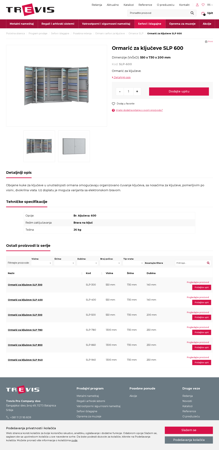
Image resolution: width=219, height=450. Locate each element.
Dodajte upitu (179, 91)
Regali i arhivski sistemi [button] (58, 23)
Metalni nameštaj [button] (22, 23)
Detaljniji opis (122, 77)
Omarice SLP (136, 33)
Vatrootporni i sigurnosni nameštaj (98, 406)
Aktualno (113, 4)
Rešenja (97, 4)
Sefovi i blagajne (60, 33)
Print (210, 41)
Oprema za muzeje (182, 23)
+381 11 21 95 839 (20, 417)
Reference (145, 4)
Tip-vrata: (128, 259)
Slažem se (188, 430)
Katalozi (129, 4)
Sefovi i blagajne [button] (149, 23)
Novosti (187, 401)
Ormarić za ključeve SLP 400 (25, 299)
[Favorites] (203, 5)
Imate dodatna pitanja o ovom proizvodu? (139, 110)
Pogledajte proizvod (198, 282)
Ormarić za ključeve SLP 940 (25, 359)
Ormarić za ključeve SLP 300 (25, 284)
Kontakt (184, 4)
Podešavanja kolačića (189, 440)
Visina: (35, 259)
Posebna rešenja (82, 33)
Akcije (207, 23)
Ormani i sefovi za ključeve (110, 33)
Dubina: (81, 259)
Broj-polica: (106, 259)
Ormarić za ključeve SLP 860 (25, 345)
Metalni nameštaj (88, 395)
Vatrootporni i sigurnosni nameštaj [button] (106, 23)
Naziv (11, 273)
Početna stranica (15, 33)
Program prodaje (38, 33)
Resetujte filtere (154, 263)
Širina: (58, 259)
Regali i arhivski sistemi (91, 401)
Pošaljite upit (202, 287)
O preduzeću (165, 4)
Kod (88, 273)
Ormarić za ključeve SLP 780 (25, 329)
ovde (74, 440)
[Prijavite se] (198, 5)
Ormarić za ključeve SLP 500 (25, 314)
